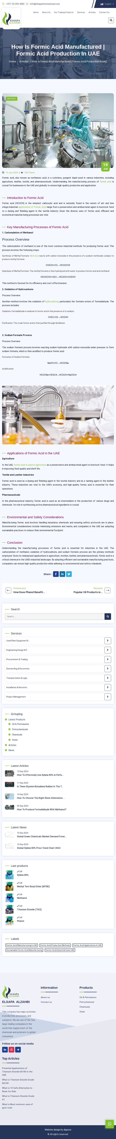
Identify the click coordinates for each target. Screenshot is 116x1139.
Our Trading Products (64, 12)
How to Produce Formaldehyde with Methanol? (41, 809)
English (109, 4)
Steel (15, 740)
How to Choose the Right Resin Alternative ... (41, 798)
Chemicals (17, 734)
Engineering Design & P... (17, 650)
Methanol (34, 256)
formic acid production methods (55, 945)
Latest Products (16, 719)
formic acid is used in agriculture (30, 465)
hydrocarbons (52, 301)
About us (45, 997)
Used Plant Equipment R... (18, 641)
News (11, 750)
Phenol (20, 921)
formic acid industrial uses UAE (60, 950)
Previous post (29, 590)
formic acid (105, 181)
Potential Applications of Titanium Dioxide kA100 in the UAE (17, 1071)
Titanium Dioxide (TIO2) (29, 909)
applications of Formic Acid (32, 207)
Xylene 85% (23, 875)
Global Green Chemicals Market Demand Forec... (42, 836)
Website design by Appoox (58, 1129)
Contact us (46, 1002)
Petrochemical (87, 1002)
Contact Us (104, 12)
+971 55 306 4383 (15, 4)
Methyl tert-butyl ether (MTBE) (33, 886)
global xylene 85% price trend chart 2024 (38, 848)
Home (36, 12)
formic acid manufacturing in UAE (21, 945)
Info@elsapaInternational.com (45, 4)
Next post (88, 590)
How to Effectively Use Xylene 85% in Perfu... (40, 775)
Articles (92, 12)
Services (81, 12)
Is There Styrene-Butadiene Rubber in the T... (40, 786)
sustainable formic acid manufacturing (24, 950)
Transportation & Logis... (17, 678)
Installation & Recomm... (17, 687)
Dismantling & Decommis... (18, 669)
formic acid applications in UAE (87, 945)
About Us (46, 12)
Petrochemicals (20, 729)
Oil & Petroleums (20, 724)
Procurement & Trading (17, 659)
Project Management (16, 697)
